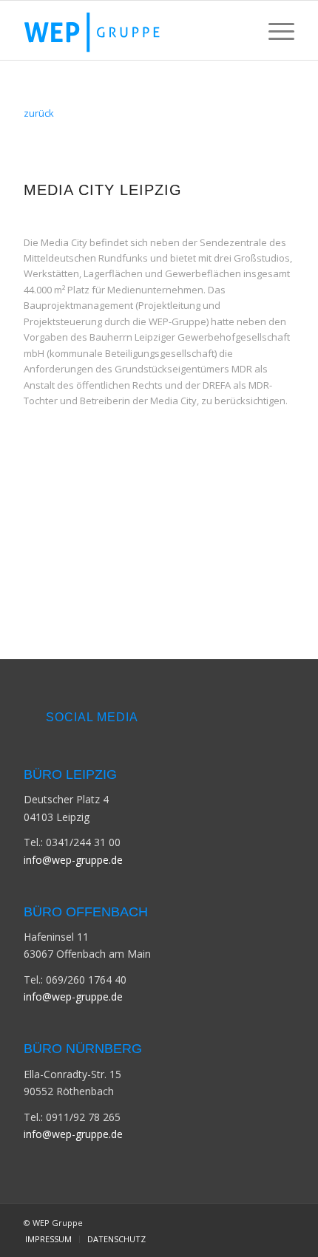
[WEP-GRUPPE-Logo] (132, 30)
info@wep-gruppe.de (73, 860)
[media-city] (159, 527)
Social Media (92, 716)
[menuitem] (274, 30)
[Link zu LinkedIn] (283, 1222)
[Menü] (274, 30)
